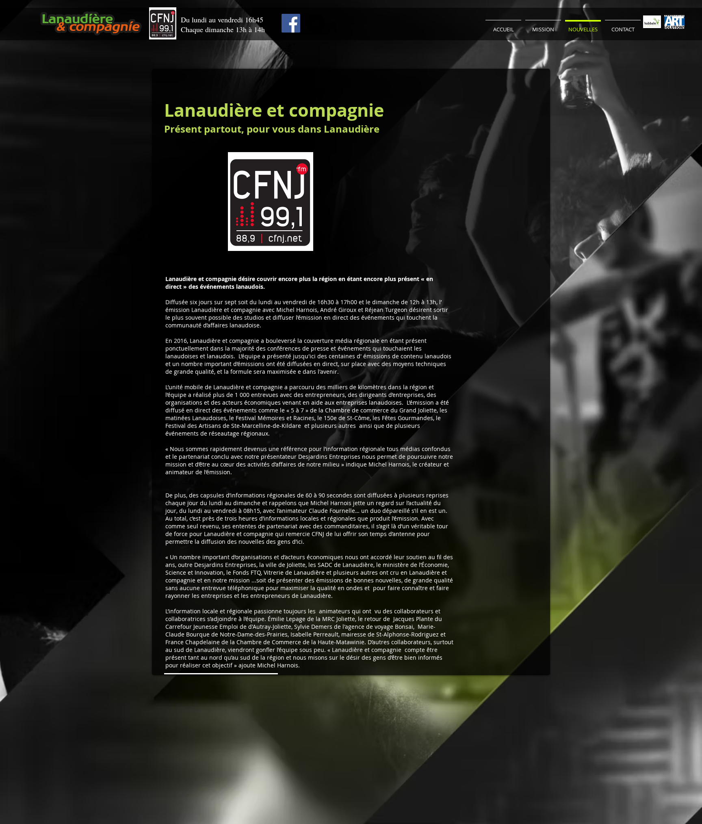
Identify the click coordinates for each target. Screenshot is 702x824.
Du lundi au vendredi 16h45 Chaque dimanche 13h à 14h (223, 24)
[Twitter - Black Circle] (315, 23)
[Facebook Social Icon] (291, 23)
